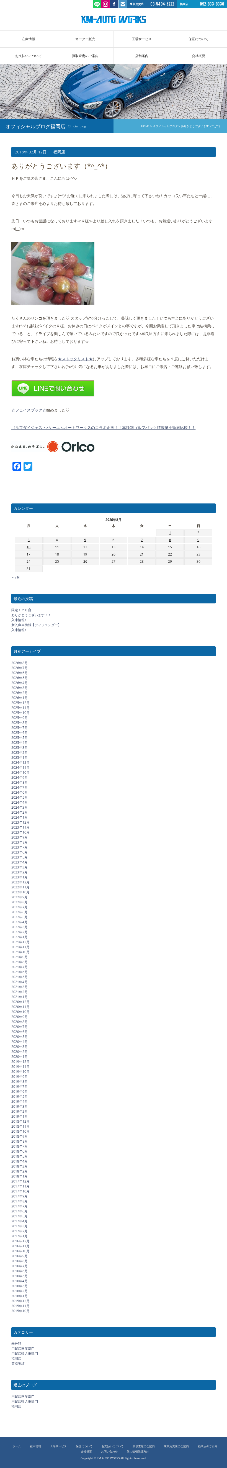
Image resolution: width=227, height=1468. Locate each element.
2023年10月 (20, 832)
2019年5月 (19, 1096)
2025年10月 (20, 712)
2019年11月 (20, 1066)
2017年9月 (19, 1196)
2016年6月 (19, 1271)
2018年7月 (19, 1146)
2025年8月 (19, 722)
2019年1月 (19, 1116)
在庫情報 (28, 39)
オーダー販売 (85, 39)
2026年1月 (19, 697)
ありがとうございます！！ (31, 615)
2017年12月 (20, 1181)
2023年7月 (19, 847)
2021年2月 (19, 991)
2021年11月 (20, 947)
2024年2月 (19, 812)
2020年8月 (19, 1021)
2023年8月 (19, 842)
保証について (198, 39)
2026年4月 (19, 682)
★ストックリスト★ (75, 358)
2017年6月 (19, 1211)
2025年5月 (19, 737)
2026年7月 (19, 667)
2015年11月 (20, 1306)
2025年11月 (20, 707)
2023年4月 (19, 862)
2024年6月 (19, 792)
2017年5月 (19, 1216)
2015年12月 (20, 1301)
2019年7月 (19, 1086)
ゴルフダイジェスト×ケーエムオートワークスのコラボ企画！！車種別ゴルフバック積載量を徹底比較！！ (103, 427)
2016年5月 (19, 1276)
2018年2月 (19, 1171)
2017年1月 (19, 1236)
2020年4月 (19, 1041)
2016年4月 (19, 1281)
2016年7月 (19, 1266)
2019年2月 (19, 1111)
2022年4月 (19, 922)
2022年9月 (19, 897)
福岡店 (59, 152)
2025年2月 (19, 752)
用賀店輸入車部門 (24, 1353)
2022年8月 (19, 902)
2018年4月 (19, 1161)
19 (85, 554)
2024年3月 (19, 807)
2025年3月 (19, 747)
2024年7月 (19, 787)
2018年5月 (19, 1156)
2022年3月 (19, 927)
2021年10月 (20, 952)
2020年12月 (20, 1001)
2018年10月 (20, 1131)
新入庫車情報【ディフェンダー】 (36, 625)
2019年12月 (20, 1061)
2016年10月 (20, 1251)
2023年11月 (20, 827)
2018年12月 (20, 1121)
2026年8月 (19, 662)
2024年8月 (19, 782)
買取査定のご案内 (85, 55)
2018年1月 (19, 1176)
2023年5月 (19, 857)
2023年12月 (20, 822)
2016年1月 (19, 1296)
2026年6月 (19, 672)
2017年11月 (20, 1186)
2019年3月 (19, 1106)
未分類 (16, 1343)
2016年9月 (19, 1256)
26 (85, 561)
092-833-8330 (212, 4)
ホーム (16, 1446)
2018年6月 (19, 1151)
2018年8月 (19, 1141)
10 (28, 547)
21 (142, 554)
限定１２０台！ (23, 610)
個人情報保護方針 (138, 1451)
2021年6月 (19, 972)
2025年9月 (19, 717)
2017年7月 (19, 1206)
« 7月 (16, 577)
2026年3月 (19, 687)
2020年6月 (19, 1031)
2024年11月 (20, 767)
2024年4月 (19, 802)
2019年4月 (19, 1101)
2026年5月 (19, 677)
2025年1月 (19, 757)
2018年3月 (19, 1166)
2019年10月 (20, 1071)
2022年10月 (20, 892)
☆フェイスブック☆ (28, 410)
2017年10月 (20, 1191)
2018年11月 (20, 1126)
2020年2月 (19, 1051)
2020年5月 (19, 1036)
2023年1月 (19, 877)
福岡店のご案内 (207, 1446)
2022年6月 (19, 912)
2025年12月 (20, 702)
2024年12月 (20, 762)
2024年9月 (19, 777)
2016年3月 (19, 1286)
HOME (145, 126)
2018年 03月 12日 (31, 152)
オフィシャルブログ (165, 126)
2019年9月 (19, 1076)
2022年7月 (19, 907)
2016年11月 (20, 1246)
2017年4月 (19, 1221)
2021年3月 (19, 986)
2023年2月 (19, 872)
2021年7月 (19, 967)
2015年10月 (20, 1310)
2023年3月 (19, 867)
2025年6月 (19, 732)
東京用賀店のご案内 (176, 1446)
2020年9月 (19, 1016)
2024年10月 (20, 772)
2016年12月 (20, 1241)
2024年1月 (19, 817)
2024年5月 (19, 797)
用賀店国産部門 (23, 1348)
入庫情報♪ (18, 620)
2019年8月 (19, 1081)
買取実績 (18, 1363)
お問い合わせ (109, 1451)
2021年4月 (19, 981)
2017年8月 (19, 1201)
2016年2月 (19, 1291)
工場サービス (142, 39)
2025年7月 (19, 727)
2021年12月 (20, 942)
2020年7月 (19, 1026)
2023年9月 (19, 837)
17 (28, 554)
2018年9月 (19, 1136)
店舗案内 (141, 55)
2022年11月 (20, 887)
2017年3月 (19, 1226)
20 (113, 554)
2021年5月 (19, 977)
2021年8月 (19, 962)
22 (170, 554)
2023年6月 (19, 852)
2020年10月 (20, 1011)
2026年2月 (19, 692)
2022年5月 (19, 917)
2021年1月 (19, 996)
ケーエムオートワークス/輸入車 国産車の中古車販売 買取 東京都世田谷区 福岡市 (113, 19)
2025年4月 (19, 742)
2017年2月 (19, 1231)
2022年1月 (19, 937)
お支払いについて (28, 55)
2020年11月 (20, 1006)
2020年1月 (19, 1056)
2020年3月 (19, 1046)
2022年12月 (20, 882)
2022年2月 (19, 932)
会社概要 (198, 55)
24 (28, 561)
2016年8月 (19, 1261)
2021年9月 (19, 957)
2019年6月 (19, 1091)
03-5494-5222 (162, 4)
